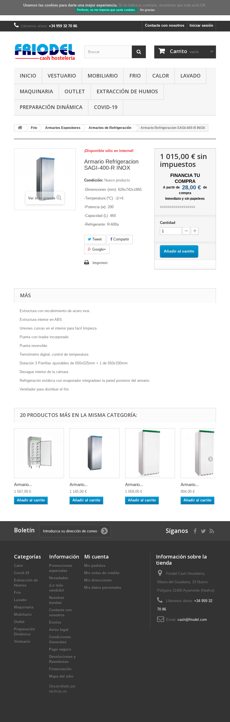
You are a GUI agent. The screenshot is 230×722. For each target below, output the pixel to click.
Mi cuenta (96, 556)
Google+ (98, 249)
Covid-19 (105, 107)
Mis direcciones (98, 580)
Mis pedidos (94, 566)
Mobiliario (103, 75)
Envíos (55, 622)
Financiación (60, 669)
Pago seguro (60, 649)
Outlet (75, 91)
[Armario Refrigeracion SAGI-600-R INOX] (94, 453)
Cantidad (167, 223)
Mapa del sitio (61, 676)
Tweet (96, 239)
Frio (135, 75)
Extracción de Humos (127, 91)
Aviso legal (58, 630)
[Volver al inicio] (20, 127)
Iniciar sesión (201, 25)
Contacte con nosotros (164, 25)
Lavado (190, 75)
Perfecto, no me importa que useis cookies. (106, 10)
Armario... (23, 484)
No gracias (147, 10)
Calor (160, 75)
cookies (51, 5)
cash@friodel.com (192, 619)
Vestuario (62, 75)
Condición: (93, 180)
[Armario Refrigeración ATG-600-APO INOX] (39, 453)
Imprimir (100, 263)
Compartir (120, 239)
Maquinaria (36, 91)
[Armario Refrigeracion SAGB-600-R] (150, 453)
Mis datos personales (102, 587)
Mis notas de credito (101, 573)
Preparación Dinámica (51, 107)
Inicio (28, 75)
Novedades (58, 578)
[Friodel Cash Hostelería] (45, 52)
